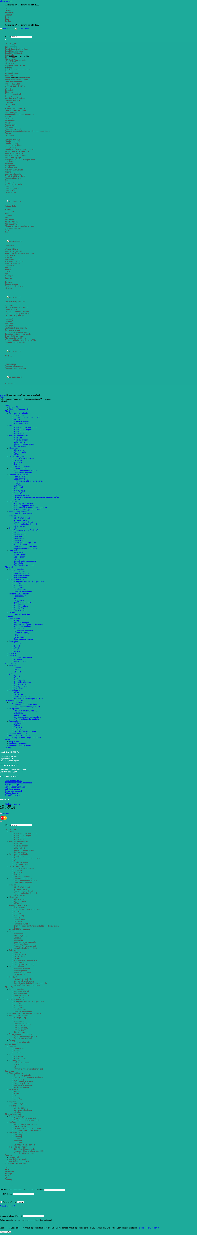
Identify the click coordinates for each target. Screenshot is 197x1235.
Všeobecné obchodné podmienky (18, 783)
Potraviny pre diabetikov (23, 503)
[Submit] (5, 39)
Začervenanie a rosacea (23, 639)
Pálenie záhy (19, 487)
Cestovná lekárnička (22, 614)
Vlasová (17, 651)
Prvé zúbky (18, 688)
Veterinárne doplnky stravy (20, 746)
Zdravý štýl (9, 135)
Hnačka (17, 483)
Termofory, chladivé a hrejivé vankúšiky (25, 737)
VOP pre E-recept (12, 785)
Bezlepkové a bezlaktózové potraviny (29, 581)
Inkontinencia (19, 532)
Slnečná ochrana (20, 662)
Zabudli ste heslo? (7, 1206)
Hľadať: (8, 37)
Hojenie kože (19, 629)
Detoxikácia (18, 584)
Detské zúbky (19, 557)
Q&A (7, 19)
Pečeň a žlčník (20, 491)
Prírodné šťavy (20, 608)
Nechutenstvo (19, 477)
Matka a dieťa (10, 206)
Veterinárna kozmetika (18, 744)
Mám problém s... (16, 618)
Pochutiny (18, 586)
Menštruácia (19, 538)
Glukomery (18, 729)
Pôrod (16, 670)
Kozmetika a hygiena (22, 682)
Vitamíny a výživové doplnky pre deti (28, 698)
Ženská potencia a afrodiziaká (26, 530)
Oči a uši (12, 516)
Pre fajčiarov (19, 588)
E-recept (8, 15)
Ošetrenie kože (20, 715)
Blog (7, 17)
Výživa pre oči (19, 526)
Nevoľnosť (18, 485)
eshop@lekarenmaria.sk (10, 804)
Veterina (8, 356)
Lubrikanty (18, 536)
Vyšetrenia (9, 13)
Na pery (17, 645)
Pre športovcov (20, 590)
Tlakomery (18, 725)
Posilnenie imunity (21, 421)
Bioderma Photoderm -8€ (19, 409)
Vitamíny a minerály (22, 575)
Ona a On (13, 528)
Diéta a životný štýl (16, 579)
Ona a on (13, 932)
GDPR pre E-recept (12, 789)
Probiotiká (18, 493)
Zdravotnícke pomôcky (15, 302)
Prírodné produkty (21, 606)
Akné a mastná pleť (21, 623)
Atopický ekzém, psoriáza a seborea (28, 625)
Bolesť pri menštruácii (22, 432)
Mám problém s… (16, 1073)
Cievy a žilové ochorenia (24, 458)
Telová (16, 649)
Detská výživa (14, 690)
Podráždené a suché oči (23, 522)
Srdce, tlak (18, 462)
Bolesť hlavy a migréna (23, 430)
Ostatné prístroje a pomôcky (25, 731)
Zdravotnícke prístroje (18, 721)
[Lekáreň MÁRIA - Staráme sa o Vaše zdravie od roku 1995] (14, 29)
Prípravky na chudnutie (23, 592)
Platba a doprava (11, 793)
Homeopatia (19, 600)
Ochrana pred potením (23, 657)
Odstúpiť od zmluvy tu (13, 795)
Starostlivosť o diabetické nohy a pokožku (30, 508)
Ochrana (12, 655)
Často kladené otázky (13, 781)
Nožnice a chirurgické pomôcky (26, 719)
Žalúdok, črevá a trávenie (19, 475)
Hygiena (12, 653)
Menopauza (18, 540)
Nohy (16, 635)
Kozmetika (9, 246)
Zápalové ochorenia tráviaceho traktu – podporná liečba (36, 497)
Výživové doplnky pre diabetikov (27, 510)
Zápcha (17, 499)
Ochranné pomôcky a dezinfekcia (27, 717)
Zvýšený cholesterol (22, 467)
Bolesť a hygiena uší (22, 518)
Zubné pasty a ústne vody (24, 565)
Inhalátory (18, 723)
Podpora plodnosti (21, 545)
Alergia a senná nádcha (18, 436)
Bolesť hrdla (19, 415)
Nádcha (17, 419)
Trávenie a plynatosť (22, 495)
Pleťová (17, 647)
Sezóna (12, 612)
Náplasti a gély (20, 452)
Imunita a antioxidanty (22, 573)
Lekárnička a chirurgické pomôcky (27, 1128)
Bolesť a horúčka (20, 686)
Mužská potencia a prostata (25, 542)
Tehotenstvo (18, 668)
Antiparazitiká (14, 742)
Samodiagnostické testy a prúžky (27, 707)
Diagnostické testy (16, 703)
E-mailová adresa (11, 1216)
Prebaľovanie (19, 680)
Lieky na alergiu (20, 442)
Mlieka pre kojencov (22, 696)
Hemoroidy (18, 460)
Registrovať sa (6, 1232)
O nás (7, 9)
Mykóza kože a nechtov (23, 631)
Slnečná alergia (20, 446)
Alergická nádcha (21, 440)
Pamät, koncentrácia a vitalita (25, 471)
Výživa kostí (18, 454)
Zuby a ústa (14, 551)
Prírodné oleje (19, 604)
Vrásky (16, 620)
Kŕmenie (17, 678)
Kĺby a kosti (13, 448)
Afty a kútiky (18, 553)
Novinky (8, 748)
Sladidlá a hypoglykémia (24, 506)
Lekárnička (18, 713)
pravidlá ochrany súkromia (148, 1228)
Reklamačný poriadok (13, 791)
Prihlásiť (20, 1202)
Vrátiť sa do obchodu (17, 60)
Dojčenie (17, 672)
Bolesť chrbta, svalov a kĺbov (25, 428)
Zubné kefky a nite (21, 563)
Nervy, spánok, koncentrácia (20, 469)
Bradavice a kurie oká (22, 627)
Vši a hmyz (18, 659)
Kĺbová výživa (19, 450)
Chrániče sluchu (20, 520)
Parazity (17, 489)
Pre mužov (18, 643)
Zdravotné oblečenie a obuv (25, 1149)
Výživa (16, 692)
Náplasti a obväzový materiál (25, 711)
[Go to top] (1, 821)
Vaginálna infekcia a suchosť (25, 549)
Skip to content (6, 1)
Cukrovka (13, 501)
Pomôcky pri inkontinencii (19, 735)
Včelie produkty (20, 596)
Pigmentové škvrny (21, 633)
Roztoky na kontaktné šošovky (26, 524)
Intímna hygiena (20, 534)
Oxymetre (17, 1139)
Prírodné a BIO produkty (19, 594)
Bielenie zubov (20, 555)
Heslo (6, 1194)
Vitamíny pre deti (20, 577)
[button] (9, 383)
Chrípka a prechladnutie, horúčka (27, 417)
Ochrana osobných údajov (15, 787)
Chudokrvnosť (19, 571)
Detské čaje (18, 694)
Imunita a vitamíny (16, 569)
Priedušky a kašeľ (21, 423)
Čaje (16, 598)
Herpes (17, 559)
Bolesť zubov (19, 434)
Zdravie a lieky (11, 43)
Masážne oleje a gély (22, 602)
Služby (7, 11)
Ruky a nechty (19, 637)
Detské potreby (20, 684)
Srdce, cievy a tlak (16, 456)
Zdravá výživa (19, 610)
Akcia (7, 405)
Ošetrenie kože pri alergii (24, 444)
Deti (10, 674)
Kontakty (8, 21)
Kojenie (17, 676)
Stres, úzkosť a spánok (23, 473)
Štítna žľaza (18, 464)
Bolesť (11, 425)
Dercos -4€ (13, 407)
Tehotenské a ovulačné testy (25, 547)
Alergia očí (18, 438)
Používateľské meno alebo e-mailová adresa (22, 1190)
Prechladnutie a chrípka (18, 413)
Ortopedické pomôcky (18, 733)
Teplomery (18, 727)
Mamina (12, 666)
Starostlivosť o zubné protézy (25, 561)
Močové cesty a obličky (18, 512)
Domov (3, 395)
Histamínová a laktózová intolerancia (28, 481)
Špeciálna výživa (20, 479)
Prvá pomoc (14, 709)
